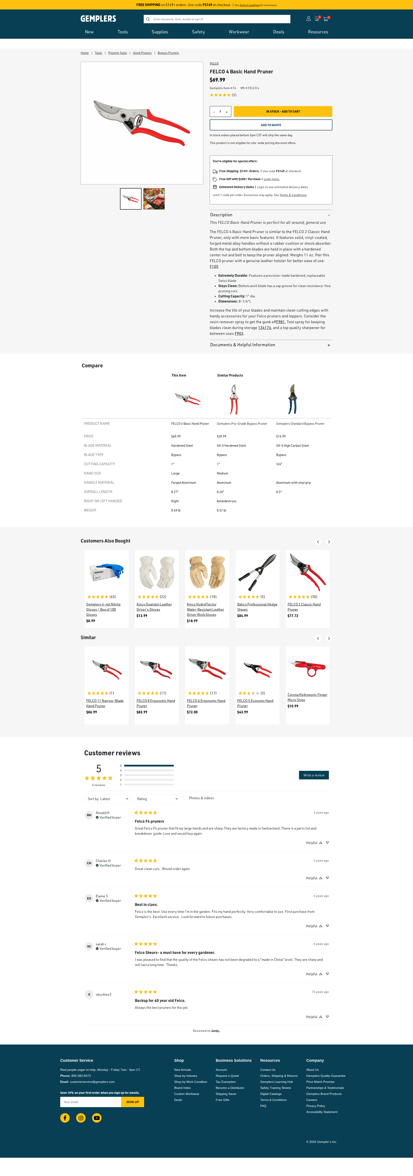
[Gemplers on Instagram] (81, 1118)
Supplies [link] (160, 31)
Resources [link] (318, 31)
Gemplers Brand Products (324, 1094)
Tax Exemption (226, 1081)
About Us (312, 1069)
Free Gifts (222, 1100)
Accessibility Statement (321, 1112)
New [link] (89, 31)
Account (221, 1069)
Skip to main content (18, 6)
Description (221, 214)
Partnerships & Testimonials (325, 1087)
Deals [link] (278, 31)
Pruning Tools (117, 53)
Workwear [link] (239, 31)
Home (85, 53)
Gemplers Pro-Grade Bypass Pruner (242, 424)
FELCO (214, 63)
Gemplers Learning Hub (276, 1081)
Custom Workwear (186, 1094)
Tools (98, 53)
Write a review (314, 775)
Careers (311, 1100)
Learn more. (272, 179)
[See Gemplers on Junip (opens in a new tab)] (215, 1030)
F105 (214, 266)
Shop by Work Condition (190, 1081)
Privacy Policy (315, 1106)
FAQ (263, 1106)
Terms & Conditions (250, 5)
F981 (280, 321)
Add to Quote (271, 125)
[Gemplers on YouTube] (97, 1118)
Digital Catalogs (271, 1094)
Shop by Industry (185, 1075)
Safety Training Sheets (275, 1087)
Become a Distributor (230, 1087)
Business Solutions (234, 1060)
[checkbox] (206, 797)
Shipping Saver (226, 1094)
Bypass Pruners (168, 53)
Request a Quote (227, 1075)
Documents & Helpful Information (242, 344)
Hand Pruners (142, 53)
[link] (223, 94)
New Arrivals (182, 1069)
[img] (108, 817)
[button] (318, 542)
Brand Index (182, 1087)
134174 (264, 327)
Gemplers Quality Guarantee (325, 1075)
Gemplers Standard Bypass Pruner (300, 424)
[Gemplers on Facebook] (65, 1118)
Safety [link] (198, 31)
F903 (239, 333)
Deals (178, 1100)
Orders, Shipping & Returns (279, 1075)
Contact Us (267, 1069)
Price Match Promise (320, 1081)
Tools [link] (123, 31)
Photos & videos (201, 798)
